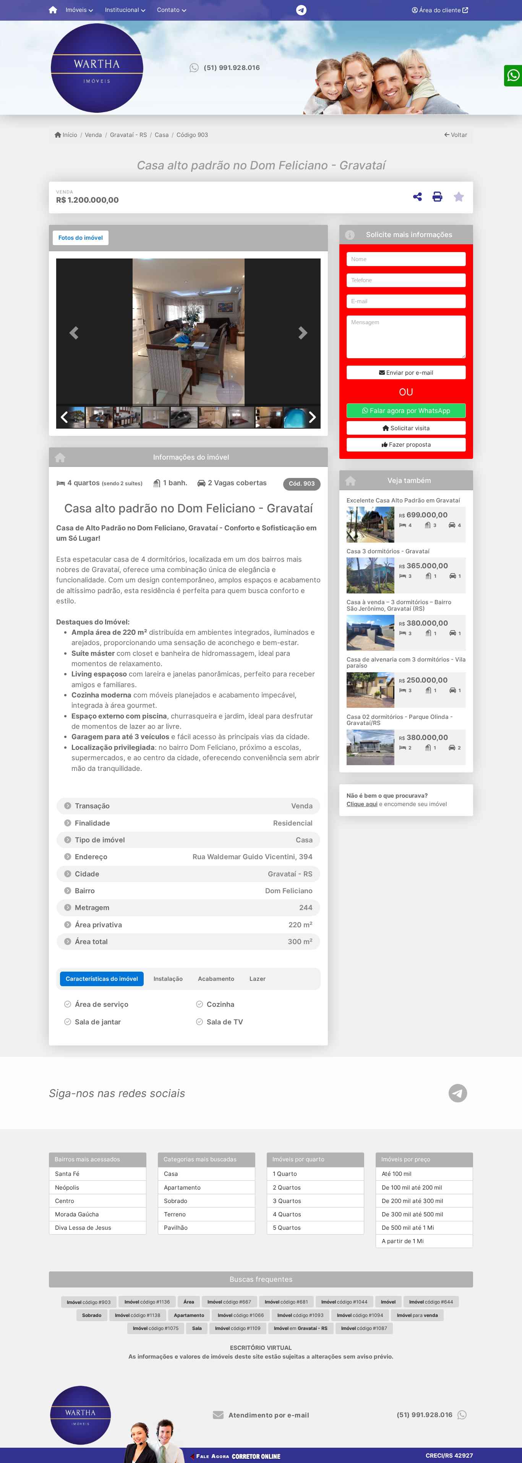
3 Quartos (287, 1201)
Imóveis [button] (76, 9)
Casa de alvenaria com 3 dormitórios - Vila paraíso (406, 663)
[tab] (81, 238)
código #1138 (137, 1315)
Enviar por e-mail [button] (409, 372)
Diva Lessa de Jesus (83, 1227)
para (417, 1315)
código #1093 (300, 1315)
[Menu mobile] (53, 10)
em (300, 1328)
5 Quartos (287, 1227)
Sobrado (175, 1201)
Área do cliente (440, 10)
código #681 (286, 1302)
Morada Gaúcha (77, 1214)
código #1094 (360, 1315)
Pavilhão (176, 1227)
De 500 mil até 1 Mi (408, 1227)
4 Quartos (287, 1214)
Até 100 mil (397, 1173)
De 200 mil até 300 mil (412, 1201)
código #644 (431, 1302)
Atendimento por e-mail (268, 1415)
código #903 (89, 1302)
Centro (64, 1201)
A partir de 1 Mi (403, 1241)
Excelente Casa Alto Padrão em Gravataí (403, 500)
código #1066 (241, 1315)
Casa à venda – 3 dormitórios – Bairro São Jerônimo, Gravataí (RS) (399, 605)
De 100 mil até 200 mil (412, 1187)
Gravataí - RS (128, 134)
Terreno (175, 1214)
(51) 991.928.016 (232, 68)
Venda (93, 134)
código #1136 (147, 1302)
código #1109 (238, 1328)
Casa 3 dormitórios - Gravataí (388, 551)
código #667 (229, 1302)
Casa (162, 134)
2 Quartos (287, 1187)
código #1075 (155, 1328)
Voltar (458, 134)
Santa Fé (67, 1173)
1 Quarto (285, 1173)
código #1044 (344, 1302)
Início (69, 134)
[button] (76, 332)
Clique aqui (362, 804)
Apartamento (182, 1187)
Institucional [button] (122, 9)
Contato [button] (168, 9)
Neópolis (67, 1187)
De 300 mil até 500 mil (412, 1214)
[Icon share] (301, 9)
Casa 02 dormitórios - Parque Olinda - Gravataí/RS (400, 720)
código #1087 (364, 1328)
